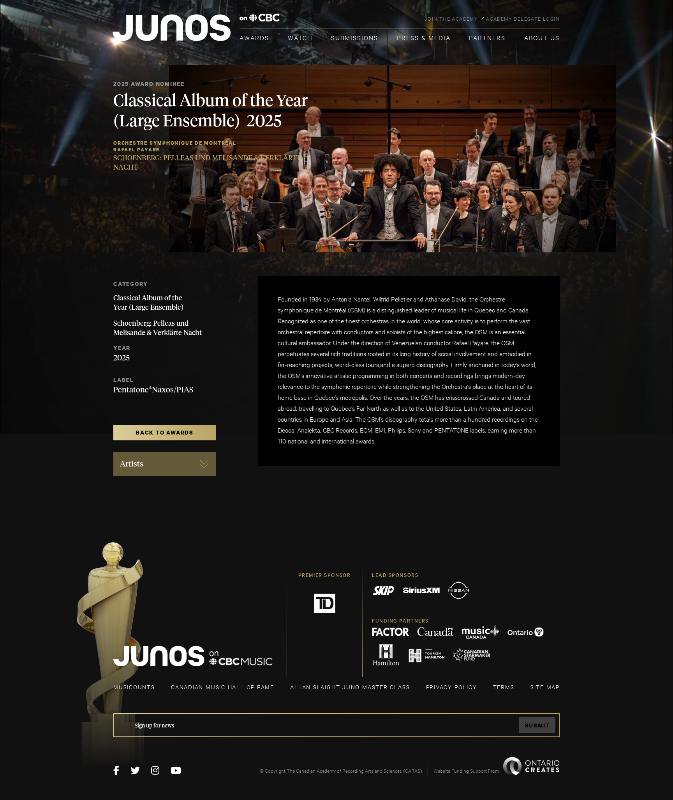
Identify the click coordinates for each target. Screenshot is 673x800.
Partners (487, 37)
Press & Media (424, 37)
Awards (254, 37)
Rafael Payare (136, 149)
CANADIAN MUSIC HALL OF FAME (222, 686)
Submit (537, 725)
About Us (542, 37)
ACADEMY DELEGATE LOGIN (523, 18)
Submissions (354, 37)
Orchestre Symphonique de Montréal (174, 143)
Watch (300, 37)
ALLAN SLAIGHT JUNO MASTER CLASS (350, 686)
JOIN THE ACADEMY (451, 18)
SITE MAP (545, 686)
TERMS (503, 686)
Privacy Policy (451, 686)
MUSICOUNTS (134, 686)
